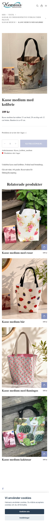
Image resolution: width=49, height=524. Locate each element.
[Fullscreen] (42, 38)
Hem (3, 15)
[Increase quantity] (15, 143)
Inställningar (24, 518)
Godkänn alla (24, 512)
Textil (11, 15)
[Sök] (37, 6)
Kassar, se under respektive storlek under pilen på (21, 18)
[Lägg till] (44, 247)
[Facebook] (3, 489)
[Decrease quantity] (4, 143)
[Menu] (46, 5)
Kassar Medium (8, 22)
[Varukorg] (41, 6)
